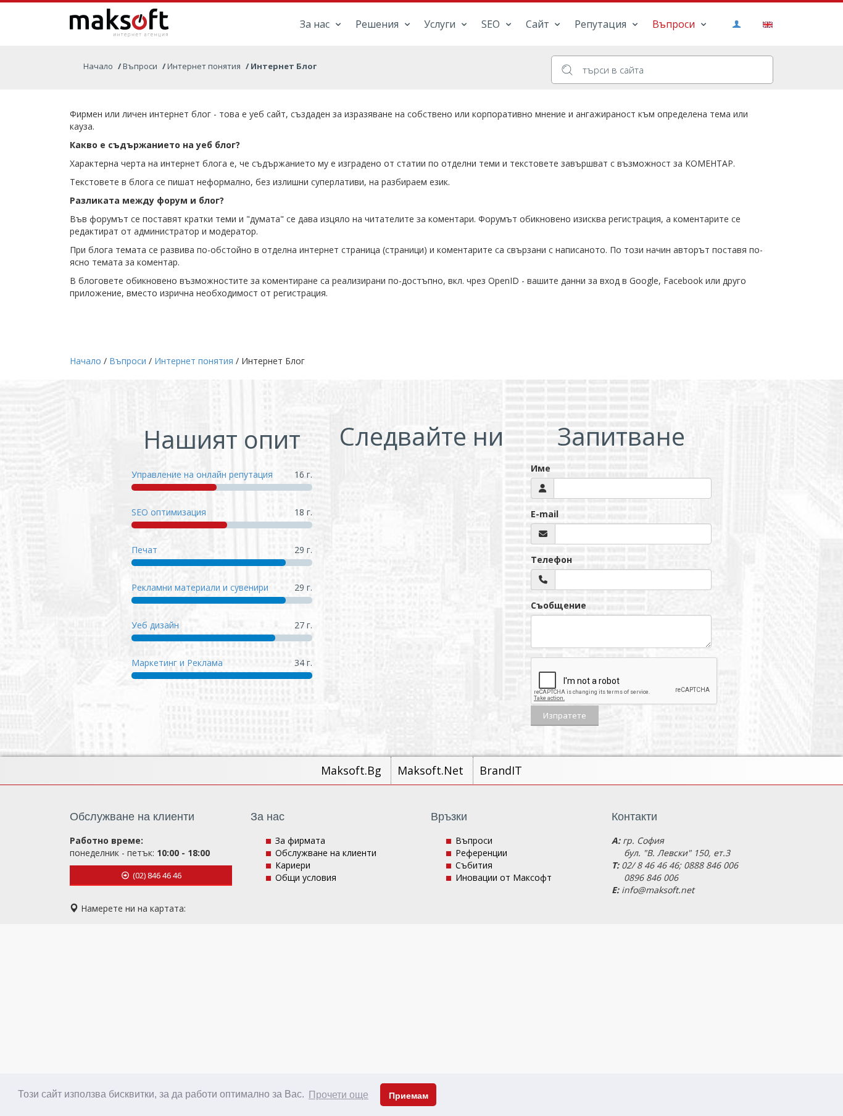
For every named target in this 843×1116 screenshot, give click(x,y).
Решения (378, 24)
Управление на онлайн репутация (202, 474)
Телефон (551, 559)
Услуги (441, 24)
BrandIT (501, 770)
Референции (481, 853)
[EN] (765, 23)
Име (540, 468)
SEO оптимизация (168, 512)
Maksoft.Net (432, 770)
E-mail (545, 514)
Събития (473, 865)
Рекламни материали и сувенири (199, 587)
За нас (316, 24)
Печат (144, 550)
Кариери (292, 865)
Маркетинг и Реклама (177, 662)
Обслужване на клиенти (325, 853)
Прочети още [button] (338, 1094)
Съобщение (558, 605)
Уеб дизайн (155, 625)
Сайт (539, 24)
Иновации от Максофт (503, 877)
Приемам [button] (408, 1096)
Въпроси (674, 24)
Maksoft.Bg (352, 770)
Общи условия (305, 877)
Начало (98, 66)
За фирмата (300, 840)
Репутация (602, 24)
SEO (491, 24)
